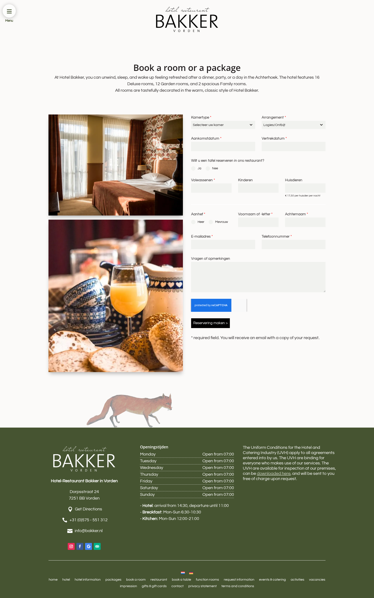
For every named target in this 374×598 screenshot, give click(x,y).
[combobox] (223, 125)
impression (128, 586)
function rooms (207, 579)
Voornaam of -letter (255, 214)
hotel (66, 579)
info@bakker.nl (89, 531)
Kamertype (201, 117)
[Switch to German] (191, 572)
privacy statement (202, 586)
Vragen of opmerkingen (210, 259)
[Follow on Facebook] (79, 546)
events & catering (272, 579)
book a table (181, 579)
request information (239, 579)
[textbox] (219, 125)
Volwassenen (203, 180)
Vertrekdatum (274, 139)
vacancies (317, 579)
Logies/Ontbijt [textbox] (274, 125)
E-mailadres (202, 237)
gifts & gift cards (154, 586)
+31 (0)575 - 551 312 (88, 520)
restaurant (158, 579)
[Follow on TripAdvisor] (97, 546)
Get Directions (88, 509)
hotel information (88, 579)
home (53, 579)
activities (297, 579)
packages (113, 579)
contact (177, 586)
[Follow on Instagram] (71, 546)
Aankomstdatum (206, 139)
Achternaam (296, 214)
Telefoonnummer (277, 237)
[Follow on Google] (88, 546)
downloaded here (273, 473)
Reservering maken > (210, 323)
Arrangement (274, 117)
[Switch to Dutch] (183, 572)
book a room (136, 579)
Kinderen (245, 180)
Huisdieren (293, 180)
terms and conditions (237, 586)
